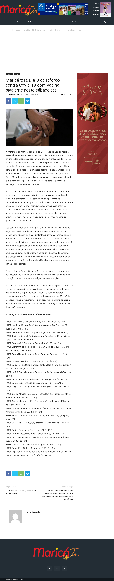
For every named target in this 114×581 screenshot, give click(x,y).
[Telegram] (27, 101)
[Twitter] (15, 101)
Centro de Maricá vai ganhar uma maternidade (21, 492)
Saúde (17, 74)
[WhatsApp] (21, 101)
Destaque (16, 30)
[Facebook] (8, 101)
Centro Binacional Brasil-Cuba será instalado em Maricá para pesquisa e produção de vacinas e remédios (57, 495)
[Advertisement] (57, 52)
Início (8, 30)
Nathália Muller (15, 95)
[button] (105, 22)
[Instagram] (57, 568)
